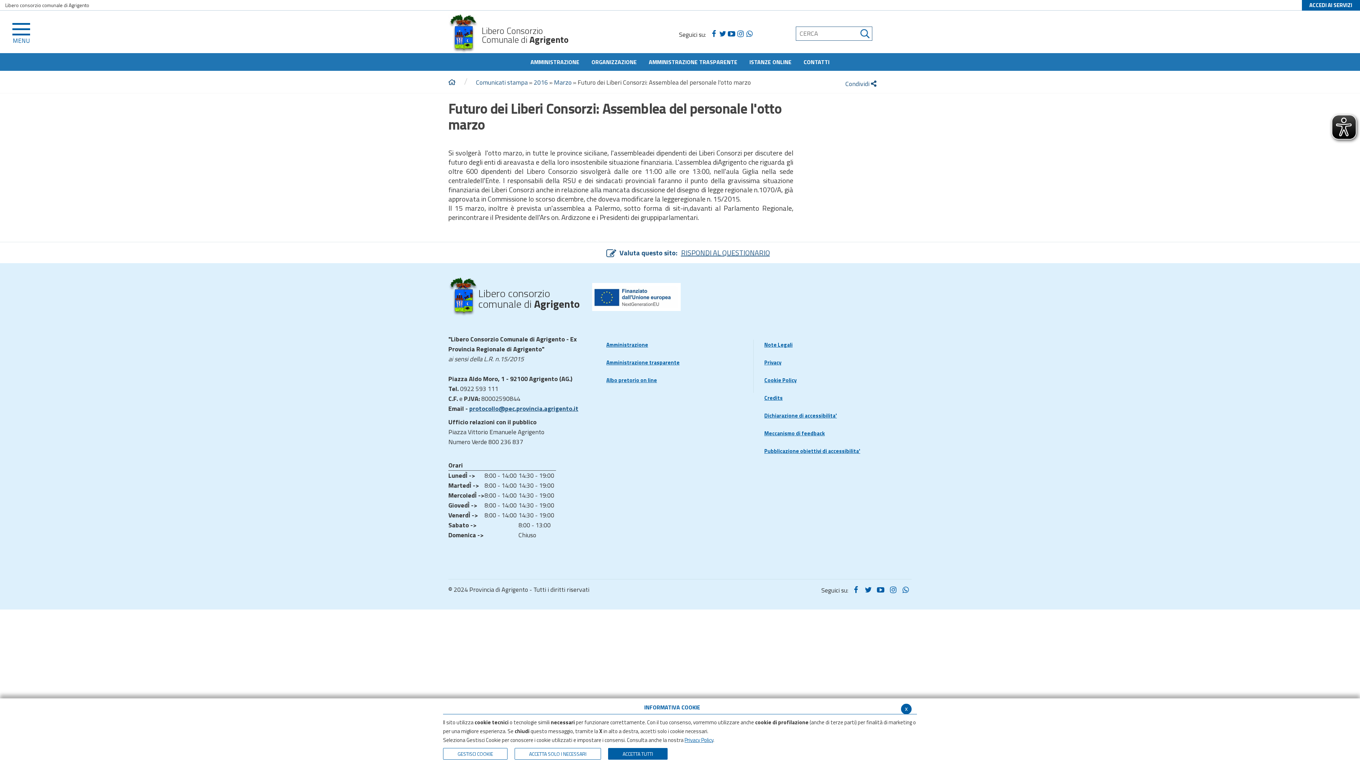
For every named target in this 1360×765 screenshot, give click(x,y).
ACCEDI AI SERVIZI (1330, 5)
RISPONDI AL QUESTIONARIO (725, 252)
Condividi (858, 84)
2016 (541, 82)
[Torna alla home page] (451, 82)
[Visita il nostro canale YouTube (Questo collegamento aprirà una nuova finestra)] (731, 34)
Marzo (563, 82)
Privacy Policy (699, 740)
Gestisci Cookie (475, 754)
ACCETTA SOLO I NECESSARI (557, 754)
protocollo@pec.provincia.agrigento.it (523, 408)
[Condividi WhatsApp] (749, 34)
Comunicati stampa (502, 82)
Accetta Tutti (638, 754)
